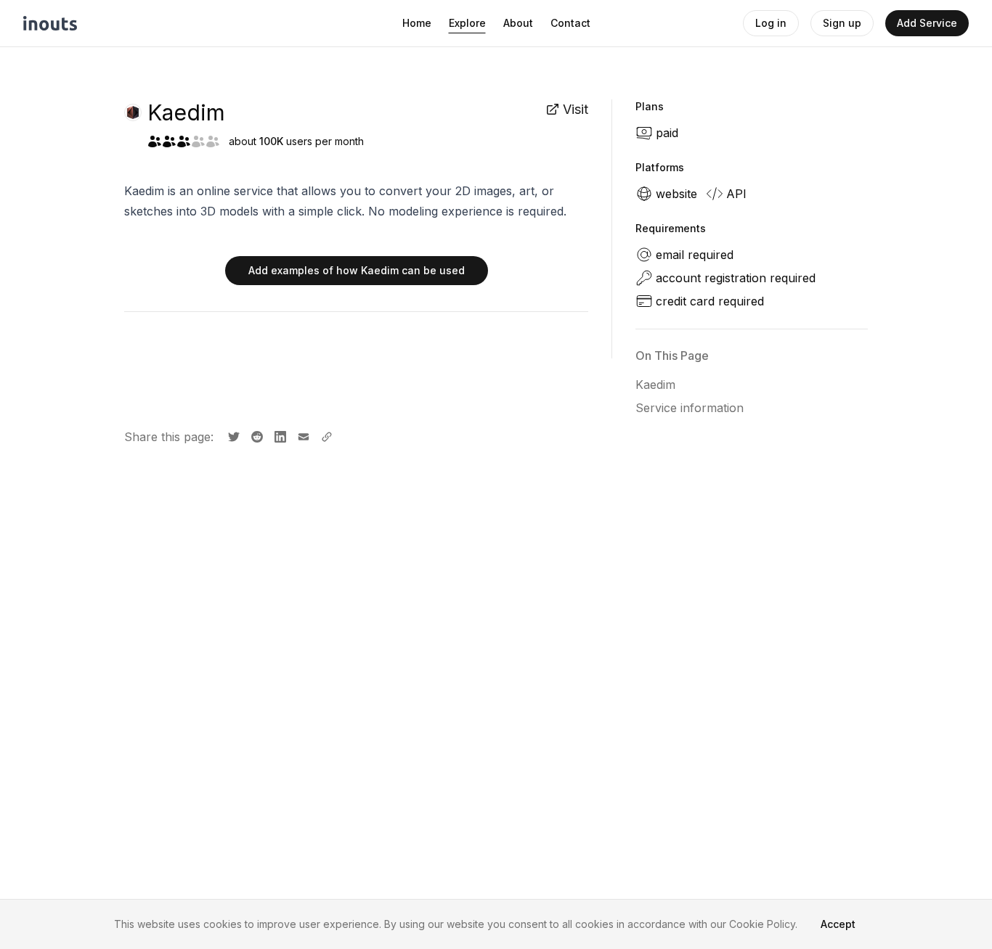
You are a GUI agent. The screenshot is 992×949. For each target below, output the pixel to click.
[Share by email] (302, 435)
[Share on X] (232, 435)
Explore (467, 23)
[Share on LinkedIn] (279, 435)
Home (416, 23)
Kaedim (655, 384)
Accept (838, 924)
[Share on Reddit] (255, 435)
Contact (570, 23)
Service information (689, 407)
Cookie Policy (762, 924)
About (518, 23)
